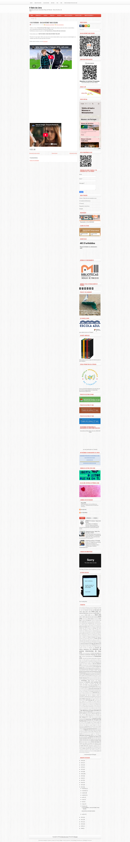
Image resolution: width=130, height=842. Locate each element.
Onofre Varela (88, 721)
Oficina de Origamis (87, 718)
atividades (93, 632)
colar (81, 646)
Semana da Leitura (94, 736)
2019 (84, 613)
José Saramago (89, 700)
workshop (86, 752)
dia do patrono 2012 (85, 665)
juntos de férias (97, 700)
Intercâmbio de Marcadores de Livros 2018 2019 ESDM (90, 431)
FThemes (57, 840)
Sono (84, 744)
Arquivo (95, 518)
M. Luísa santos (85, 707)
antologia (94, 628)
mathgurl (90, 709)
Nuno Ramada (89, 715)
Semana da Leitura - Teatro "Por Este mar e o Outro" (92, 532)
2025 (89, 619)
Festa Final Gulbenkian (84, 691)
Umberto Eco (94, 748)
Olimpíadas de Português (92, 719)
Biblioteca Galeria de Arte (87, 635)
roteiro (81, 732)
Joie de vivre (83, 509)
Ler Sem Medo (84, 512)
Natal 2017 (88, 714)
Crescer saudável (86, 659)
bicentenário (96, 635)
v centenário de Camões (83, 749)
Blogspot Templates (47, 840)
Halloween (95, 692)
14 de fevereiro (83, 608)
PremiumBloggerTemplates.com (76, 840)
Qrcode (86, 731)
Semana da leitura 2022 (84, 740)
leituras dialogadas (82, 704)
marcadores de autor (93, 707)
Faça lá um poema (82, 690)
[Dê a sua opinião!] (32, 149)
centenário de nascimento (90, 641)
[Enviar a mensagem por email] (30, 149)
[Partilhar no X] (33, 149)
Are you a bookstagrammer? (94, 630)
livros (80, 707)
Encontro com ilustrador (83, 683)
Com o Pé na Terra (88, 646)
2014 (82, 610)
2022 (96, 615)
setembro (84, 795)
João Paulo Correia (82, 697)
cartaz (94, 639)
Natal (93, 713)
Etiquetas (89, 518)
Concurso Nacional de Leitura (93, 654)
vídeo (97, 749)
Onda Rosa (81, 721)
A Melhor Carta (83, 624)
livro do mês (89, 706)
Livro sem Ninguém (96, 706)
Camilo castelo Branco (88, 638)
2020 (95, 613)
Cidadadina (95, 642)
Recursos (59, 15)
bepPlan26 (94, 634)
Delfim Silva (81, 661)
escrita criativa (98, 687)
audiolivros (88, 633)
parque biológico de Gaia (95, 725)
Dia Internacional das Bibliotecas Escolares (88, 669)
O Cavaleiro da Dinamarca (84, 201)
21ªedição (83, 620)
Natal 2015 (98, 713)
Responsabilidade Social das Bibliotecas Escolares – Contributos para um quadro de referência (89, 505)
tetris (99, 745)
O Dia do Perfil (96, 715)
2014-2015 (86, 610)
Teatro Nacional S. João (91, 745)
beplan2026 (84, 634)
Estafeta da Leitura (83, 688)
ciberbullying (89, 642)
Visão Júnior (87, 750)
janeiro (83, 814)
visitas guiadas (97, 750)
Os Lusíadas (87, 722)
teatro (82, 745)
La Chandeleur (89, 701)
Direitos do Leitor (97, 676)
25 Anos (92, 620)
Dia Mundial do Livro (88, 674)
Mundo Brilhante (82, 713)
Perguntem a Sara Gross (84, 206)
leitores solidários (97, 701)
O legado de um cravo (92, 717)
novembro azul (81, 715)
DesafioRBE (91, 661)
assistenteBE (88, 632)
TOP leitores (95, 747)
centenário (81, 641)
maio (83, 799)
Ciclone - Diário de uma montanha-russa (87, 198)
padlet (93, 723)
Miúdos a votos (82, 712)
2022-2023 (82, 617)
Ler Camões (90, 704)
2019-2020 (90, 613)
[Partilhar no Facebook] (34, 149)
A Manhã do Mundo (97, 623)
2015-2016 (96, 610)
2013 (82, 817)
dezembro (84, 788)
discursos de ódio (92, 678)
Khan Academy (82, 701)
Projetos (52, 15)
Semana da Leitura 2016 (95, 738)
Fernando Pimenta (98, 690)
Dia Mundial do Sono (90, 675)
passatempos (87, 726)
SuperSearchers (98, 744)
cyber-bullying (93, 659)
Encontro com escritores (91, 682)
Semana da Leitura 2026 (85, 741)
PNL (57, 2)
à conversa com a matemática (86, 623)
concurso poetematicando (87, 656)
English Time (97, 684)
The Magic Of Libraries (84, 569)
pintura (100, 727)
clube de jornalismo (85, 643)
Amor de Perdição (92, 626)
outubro (84, 793)
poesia (85, 728)
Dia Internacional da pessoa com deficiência (92, 667)
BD (79, 634)
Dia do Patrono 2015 (94, 665)
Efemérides (84, 680)
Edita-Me (97, 679)
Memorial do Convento (97, 709)
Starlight (81, 208)
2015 (91, 610)
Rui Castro (91, 732)
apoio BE (98, 629)
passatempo (81, 726)
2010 (82, 824)
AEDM (31, 2)
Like (84, 706)
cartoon (98, 639)
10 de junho (81, 607)
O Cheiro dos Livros (35, 7)
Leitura (46, 15)
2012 (82, 819)
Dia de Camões (88, 663)
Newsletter (98, 714)
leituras (91, 702)
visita (91, 750)
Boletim (84, 637)
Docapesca (84, 679)
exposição (91, 688)
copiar (80, 659)
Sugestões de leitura (89, 744)
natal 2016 (81, 714)
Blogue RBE (46, 2)
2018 (92, 612)
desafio (86, 661)
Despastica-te (96, 661)
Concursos (97, 656)
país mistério (97, 723)
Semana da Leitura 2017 (84, 739)
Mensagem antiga (73, 153)
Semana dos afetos (83, 743)
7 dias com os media (89, 621)
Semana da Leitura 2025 (96, 740)
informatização (82, 695)
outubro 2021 (81, 723)
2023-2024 (94, 617)
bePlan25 (89, 634)
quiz (89, 731)
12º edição (94, 607)
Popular (82, 518)
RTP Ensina (86, 732)
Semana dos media (93, 743)
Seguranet (45, 41)
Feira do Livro (90, 690)
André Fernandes (88, 628)
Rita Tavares (94, 731)
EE (100, 679)
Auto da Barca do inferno (95, 633)
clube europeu (88, 645)
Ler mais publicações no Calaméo (90, 449)
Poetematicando (91, 728)
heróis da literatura (86, 693)
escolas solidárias (91, 687)
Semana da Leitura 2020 (95, 739)
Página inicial (54, 153)
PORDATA (86, 730)
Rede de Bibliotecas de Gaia (70, 2)
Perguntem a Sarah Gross (92, 727)
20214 (92, 615)
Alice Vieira (98, 625)
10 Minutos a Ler (88, 607)
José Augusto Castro (94, 698)
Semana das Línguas (95, 742)
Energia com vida (88, 684)
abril (83, 801)
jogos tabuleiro (97, 697)
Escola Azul (92, 686)
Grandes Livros (88, 692)
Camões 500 (97, 638)
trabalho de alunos (86, 748)
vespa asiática (91, 749)
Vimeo (99, 569)
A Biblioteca (38, 15)
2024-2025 (84, 618)
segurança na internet (49, 24)
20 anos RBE (94, 608)
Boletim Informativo (92, 637)
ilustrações (98, 693)
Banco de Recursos (89, 15)
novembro (84, 790)
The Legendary (88, 747)
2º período (96, 620)
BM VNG (52, 2)
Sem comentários (60, 24)
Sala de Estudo (78, 15)
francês (96, 691)
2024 (99, 617)
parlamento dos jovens (83, 725)
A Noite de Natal (91, 624)
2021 (86, 615)
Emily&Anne (94, 569)
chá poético (84, 642)
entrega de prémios (83, 686)
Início (32, 15)
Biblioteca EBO (38, 2)
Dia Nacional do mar (88, 676)
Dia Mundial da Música (90, 672)
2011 (82, 821)
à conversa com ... (98, 621)
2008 (82, 828)
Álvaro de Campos (83, 627)
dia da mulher (88, 662)
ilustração (93, 693)
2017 (86, 611)
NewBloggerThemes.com (87, 840)
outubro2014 (88, 723)
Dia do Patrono (97, 663)
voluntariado (81, 752)
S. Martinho (97, 732)
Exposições (97, 688)
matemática (85, 709)
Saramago (97, 734)
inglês (89, 695)
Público (82, 731)
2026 (99, 619)
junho (83, 797)
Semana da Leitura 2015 (84, 738)
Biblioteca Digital (69, 15)
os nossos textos (96, 722)
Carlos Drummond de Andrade (85, 639)
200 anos (99, 608)
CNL (93, 645)
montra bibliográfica (96, 712)
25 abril (87, 620)
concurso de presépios (85, 653)
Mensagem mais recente (34, 153)
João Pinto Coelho (90, 697)
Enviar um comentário (34, 160)
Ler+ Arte (80, 706)
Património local (94, 726)
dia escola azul (90, 666)
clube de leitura (95, 643)
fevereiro (84, 806)
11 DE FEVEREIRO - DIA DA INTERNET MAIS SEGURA (44, 22)
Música (89, 713)
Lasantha (68, 840)
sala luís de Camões (89, 734)
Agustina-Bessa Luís (91, 625)
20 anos (88, 608)
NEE (93, 714)
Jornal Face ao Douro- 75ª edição (92, 540)
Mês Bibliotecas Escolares (87, 710)
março (83, 804)
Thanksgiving (81, 747)
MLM (89, 712)
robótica (99, 731)
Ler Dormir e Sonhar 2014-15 (95, 705)
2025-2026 (95, 618)
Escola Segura (84, 687)
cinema (99, 642)
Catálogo (33, 18)
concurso (90, 647)
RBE (61, 2)
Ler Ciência (96, 704)
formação (92, 691)
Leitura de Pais (86, 702)
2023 (89, 617)
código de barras (98, 645)
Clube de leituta (82, 645)
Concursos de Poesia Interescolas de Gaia (91, 658)
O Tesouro (81, 203)
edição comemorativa (90, 679)
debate (99, 659)
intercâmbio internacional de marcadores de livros (89, 696)
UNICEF (98, 748)
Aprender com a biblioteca (83, 630)
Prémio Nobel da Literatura (95, 730)
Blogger (94, 754)
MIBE (97, 710)
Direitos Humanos (83, 678)
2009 (82, 826)
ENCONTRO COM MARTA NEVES (88, 811)
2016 (80, 611)
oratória (93, 721)
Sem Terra (95, 735)
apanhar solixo (91, 629)
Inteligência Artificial (95, 695)
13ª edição (99, 607)
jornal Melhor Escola (84, 699)
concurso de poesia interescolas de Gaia (90, 650)
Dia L (96, 670)
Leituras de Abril (97, 702)
